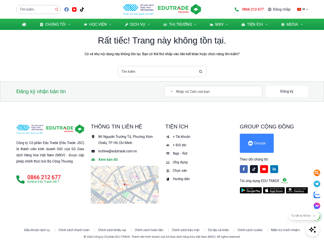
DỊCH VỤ (137, 24)
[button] (302, 9)
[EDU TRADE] (65, 129)
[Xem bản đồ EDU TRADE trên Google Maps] (125, 185)
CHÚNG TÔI (55, 24)
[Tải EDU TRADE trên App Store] (274, 190)
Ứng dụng (180, 162)
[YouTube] (74, 9)
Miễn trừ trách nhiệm (285, 230)
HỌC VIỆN (98, 24)
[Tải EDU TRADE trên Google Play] (251, 190)
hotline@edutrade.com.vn (117, 151)
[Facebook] (66, 9)
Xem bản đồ (108, 159)
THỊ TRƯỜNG (180, 24)
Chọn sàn (180, 170)
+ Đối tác (179, 145)
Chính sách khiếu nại (112, 230)
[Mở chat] (312, 230)
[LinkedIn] (274, 169)
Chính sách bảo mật (185, 230)
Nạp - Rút (180, 153)
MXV (219, 24)
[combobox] (35, 9)
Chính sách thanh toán (73, 230)
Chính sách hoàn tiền (149, 230)
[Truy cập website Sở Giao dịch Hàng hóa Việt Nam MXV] (138, 9)
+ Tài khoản (181, 137)
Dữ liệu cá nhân (218, 230)
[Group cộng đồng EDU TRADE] (274, 143)
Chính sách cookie (250, 230)
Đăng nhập (281, 9)
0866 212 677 (253, 9)
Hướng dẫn (181, 179)
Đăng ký (286, 91)
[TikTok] (82, 9)
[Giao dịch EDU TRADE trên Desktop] (297, 190)
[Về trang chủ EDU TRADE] (179, 9)
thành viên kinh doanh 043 (41, 149)
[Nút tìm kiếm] (56, 9)
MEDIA (292, 24)
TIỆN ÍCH (255, 24)
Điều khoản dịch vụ (37, 230)
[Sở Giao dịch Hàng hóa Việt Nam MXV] (29, 129)
